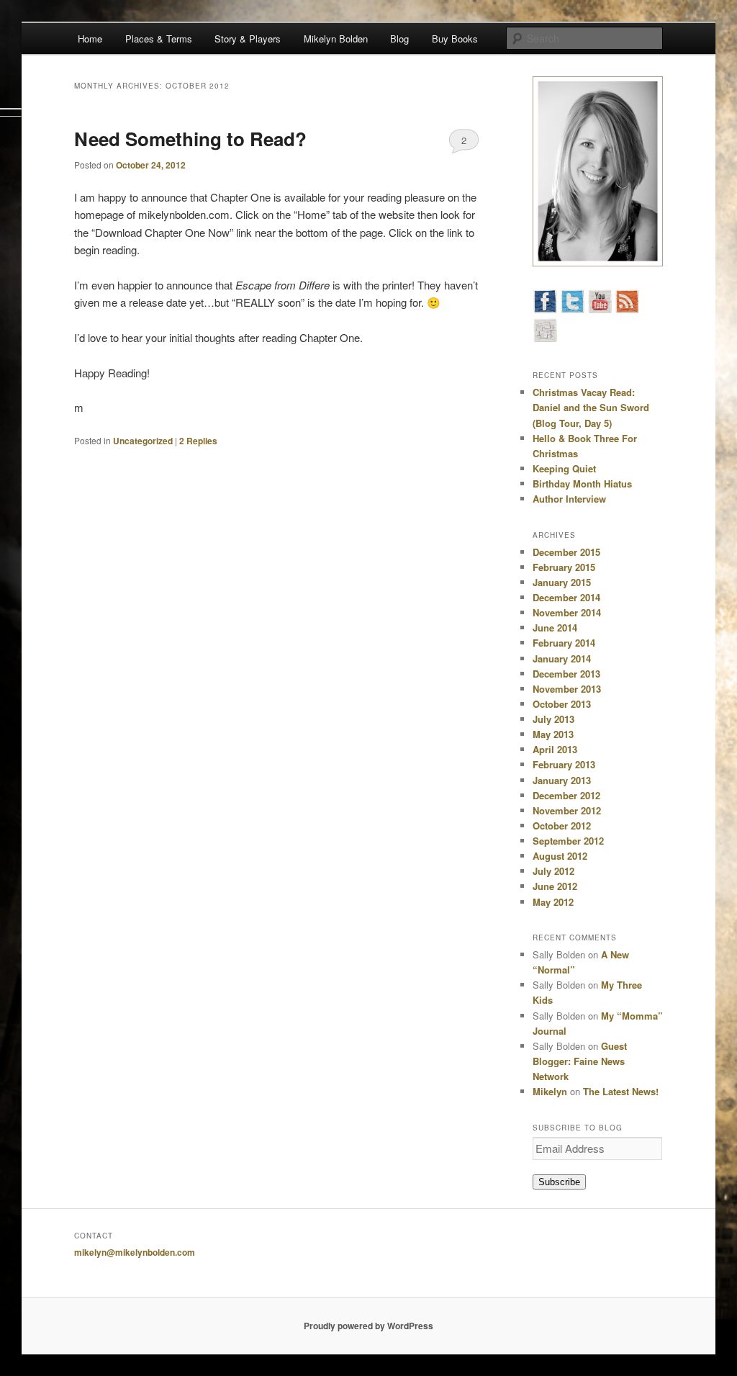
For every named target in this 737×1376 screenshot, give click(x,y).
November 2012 (567, 810)
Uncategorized (143, 440)
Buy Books (455, 38)
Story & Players (247, 38)
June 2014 (555, 627)
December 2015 (566, 552)
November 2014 (567, 612)
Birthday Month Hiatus (582, 483)
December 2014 (566, 597)
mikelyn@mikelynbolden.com (134, 1252)
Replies (198, 440)
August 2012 (560, 856)
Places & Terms (158, 38)
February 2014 (564, 642)
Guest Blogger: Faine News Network (580, 1061)
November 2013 (567, 689)
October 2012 (562, 825)
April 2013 (555, 749)
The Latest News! (621, 1091)
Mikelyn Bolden (336, 38)
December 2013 (566, 673)
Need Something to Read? (190, 138)
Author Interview (569, 498)
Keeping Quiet (564, 468)
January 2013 (562, 780)
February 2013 (564, 764)
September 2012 (568, 840)
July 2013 (553, 719)
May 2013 (553, 734)
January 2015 (562, 582)
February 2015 (564, 567)
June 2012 (555, 886)
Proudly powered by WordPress (368, 1325)
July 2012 (553, 871)
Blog (399, 38)
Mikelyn (550, 1091)
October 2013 (562, 704)
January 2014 (562, 658)
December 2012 (566, 795)
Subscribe (559, 1182)
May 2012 (553, 902)
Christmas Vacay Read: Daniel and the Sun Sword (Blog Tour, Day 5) (591, 407)
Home (90, 38)
